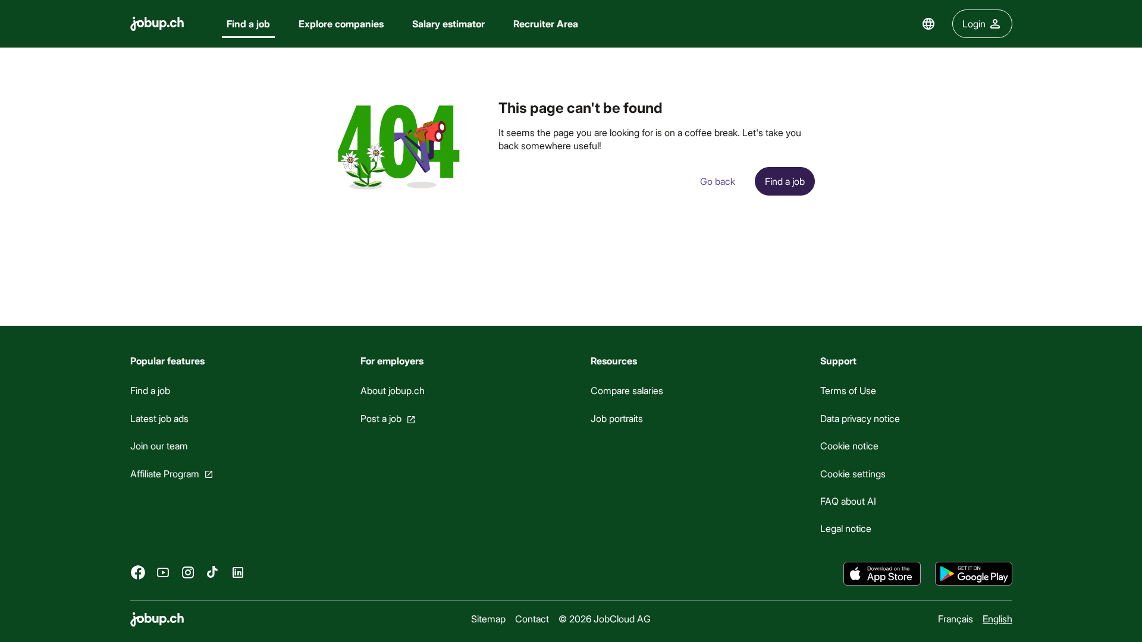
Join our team (159, 445)
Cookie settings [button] (853, 473)
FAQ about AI (848, 500)
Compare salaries (626, 390)
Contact (532, 618)
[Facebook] (138, 572)
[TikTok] (213, 572)
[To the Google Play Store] (973, 574)
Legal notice (845, 528)
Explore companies (341, 23)
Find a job (248, 23)
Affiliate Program (164, 473)
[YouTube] (163, 572)
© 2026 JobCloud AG (605, 618)
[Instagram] (188, 572)
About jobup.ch (392, 390)
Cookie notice (849, 445)
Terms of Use (848, 390)
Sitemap (488, 618)
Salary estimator (448, 23)
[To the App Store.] (882, 574)
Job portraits (616, 418)
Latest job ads (159, 418)
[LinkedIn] (238, 572)
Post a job (380, 418)
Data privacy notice (860, 418)
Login (974, 23)
